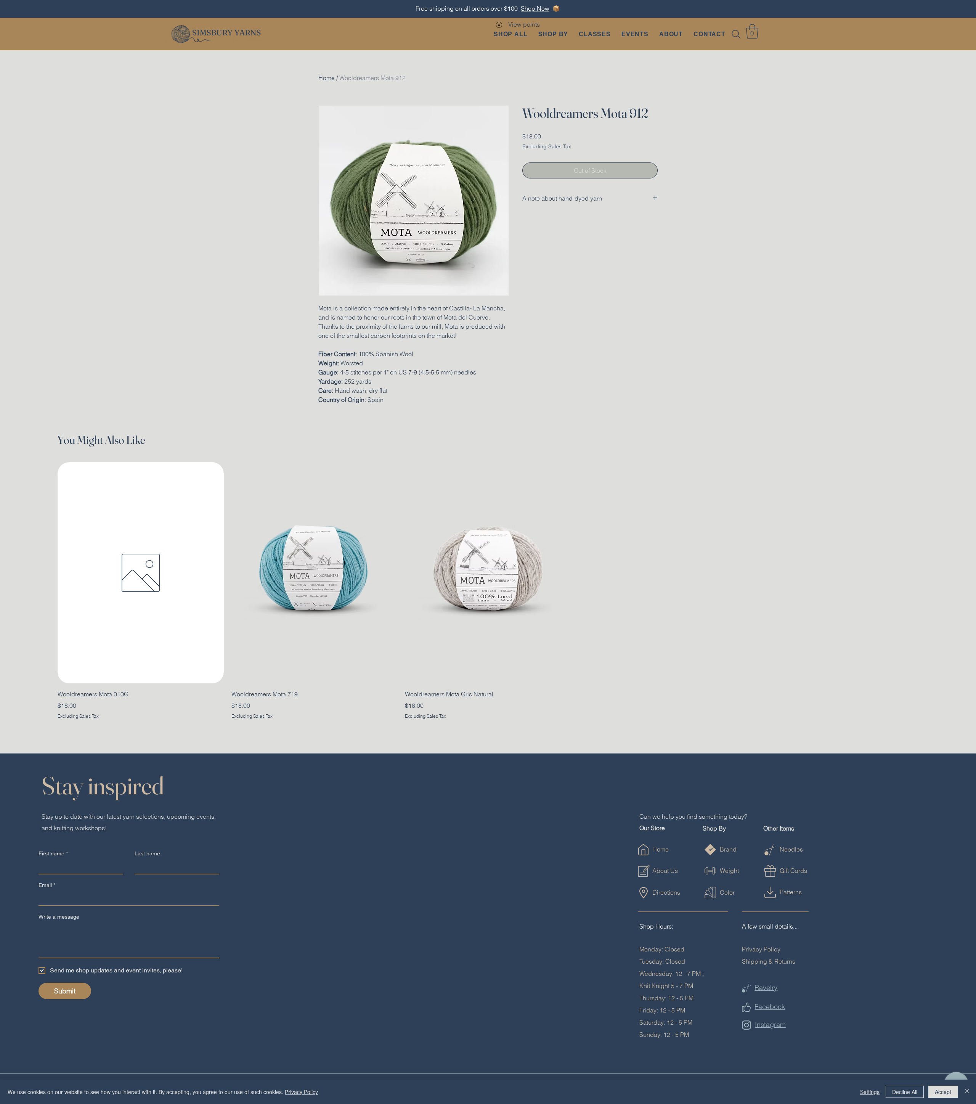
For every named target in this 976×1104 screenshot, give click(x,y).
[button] (553, 34)
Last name (147, 853)
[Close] (966, 1092)
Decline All (904, 1092)
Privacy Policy (761, 949)
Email (47, 885)
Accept (943, 1092)
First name (53, 853)
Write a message (59, 917)
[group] (488, 591)
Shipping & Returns (768, 961)
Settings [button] (870, 1092)
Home (326, 78)
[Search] (736, 34)
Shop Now (535, 8)
